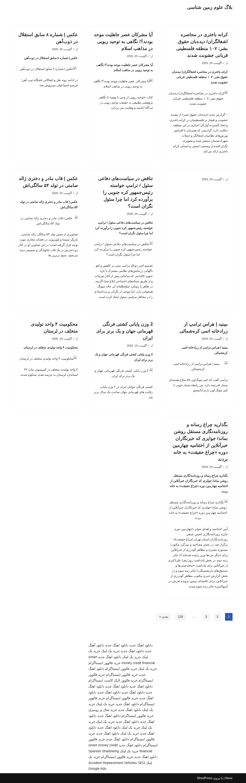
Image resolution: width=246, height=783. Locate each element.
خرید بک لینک (110, 651)
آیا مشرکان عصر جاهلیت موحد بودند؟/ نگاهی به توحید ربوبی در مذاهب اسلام (123, 41)
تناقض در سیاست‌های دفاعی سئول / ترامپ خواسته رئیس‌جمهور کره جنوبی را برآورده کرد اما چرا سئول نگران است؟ (125, 192)
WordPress (204, 778)
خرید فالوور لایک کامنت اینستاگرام (112, 680)
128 (180, 616)
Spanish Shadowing (103, 751)
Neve (229, 778)
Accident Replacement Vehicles (112, 763)
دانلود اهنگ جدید (141, 645)
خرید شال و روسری (102, 710)
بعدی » (163, 616)
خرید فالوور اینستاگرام (104, 663)
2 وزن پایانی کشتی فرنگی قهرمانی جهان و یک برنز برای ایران (124, 330)
